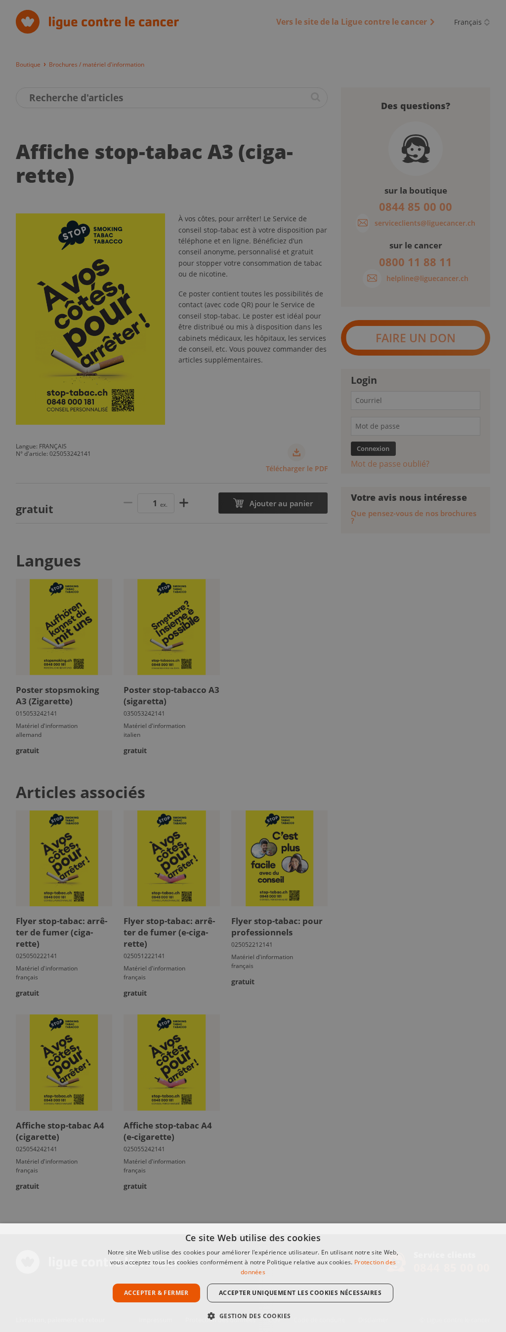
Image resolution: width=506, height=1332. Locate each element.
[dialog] (253, 1277)
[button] (253, 1315)
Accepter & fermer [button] (156, 1293)
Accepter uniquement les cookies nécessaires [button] (300, 1293)
